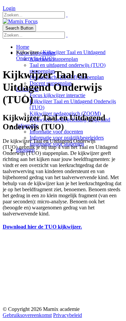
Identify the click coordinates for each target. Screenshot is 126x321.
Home (22, 47)
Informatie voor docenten (56, 131)
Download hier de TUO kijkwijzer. (42, 227)
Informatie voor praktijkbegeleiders (67, 138)
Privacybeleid (67, 315)
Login (9, 8)
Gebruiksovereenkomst (27, 315)
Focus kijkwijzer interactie (57, 95)
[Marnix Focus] (20, 21)
